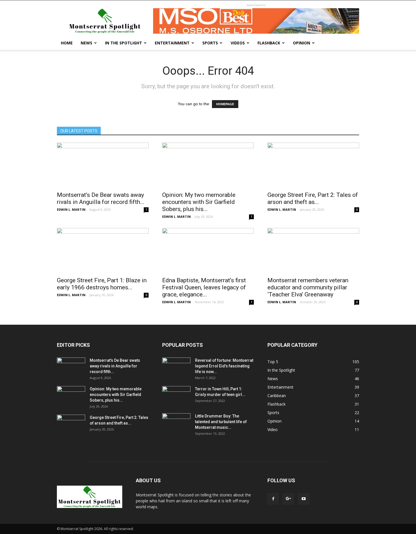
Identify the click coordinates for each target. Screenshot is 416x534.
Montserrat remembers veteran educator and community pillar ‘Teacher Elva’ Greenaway (307, 287)
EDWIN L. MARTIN (71, 209)
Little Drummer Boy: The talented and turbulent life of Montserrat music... (221, 422)
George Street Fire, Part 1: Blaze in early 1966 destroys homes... (102, 284)
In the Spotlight (123, 43)
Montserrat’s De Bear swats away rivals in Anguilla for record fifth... (100, 198)
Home (67, 43)
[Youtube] (303, 499)
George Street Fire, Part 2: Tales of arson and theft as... (312, 198)
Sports (210, 43)
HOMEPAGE (225, 104)
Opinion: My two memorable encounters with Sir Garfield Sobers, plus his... (198, 201)
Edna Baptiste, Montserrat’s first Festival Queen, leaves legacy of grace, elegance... (204, 287)
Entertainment (172, 43)
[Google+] (288, 499)
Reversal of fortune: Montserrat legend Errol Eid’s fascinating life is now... (224, 366)
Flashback (269, 43)
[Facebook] (273, 499)
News (86, 43)
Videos (238, 43)
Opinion (301, 43)
